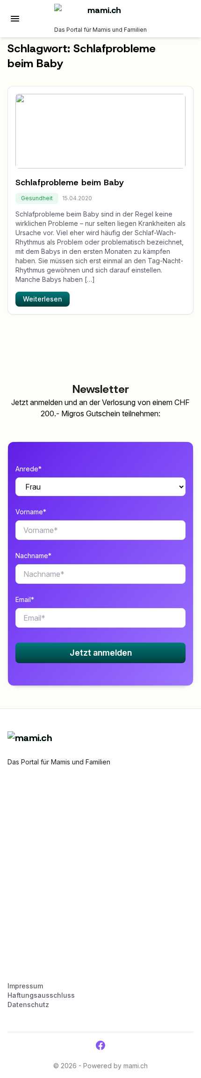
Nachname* (33, 556)
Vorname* (30, 512)
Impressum (25, 986)
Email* (24, 599)
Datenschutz (28, 1004)
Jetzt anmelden (101, 653)
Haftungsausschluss (41, 995)
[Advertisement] (100, 878)
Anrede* (28, 469)
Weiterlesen (42, 299)
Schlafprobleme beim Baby (69, 182)
